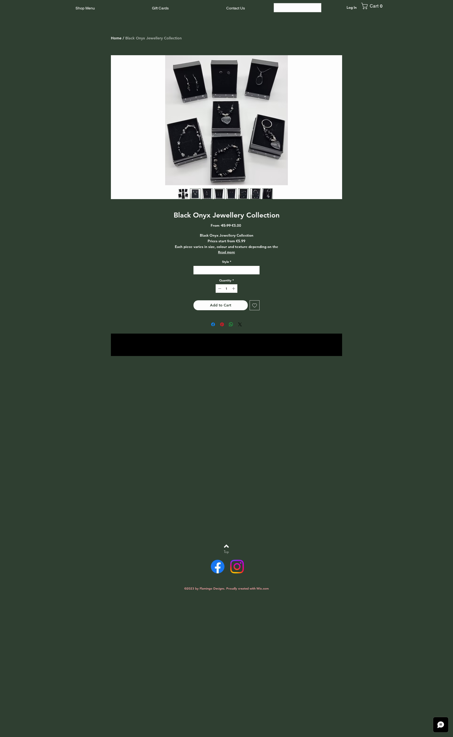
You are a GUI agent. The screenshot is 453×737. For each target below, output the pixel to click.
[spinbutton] (226, 289)
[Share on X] (240, 324)
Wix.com (262, 588)
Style (226, 262)
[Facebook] (218, 566)
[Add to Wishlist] (255, 305)
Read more (226, 252)
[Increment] (234, 289)
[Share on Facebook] (213, 324)
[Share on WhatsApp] (231, 324)
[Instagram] (237, 566)
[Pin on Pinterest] (222, 324)
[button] (373, 6)
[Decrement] (219, 289)
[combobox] (226, 270)
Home (116, 38)
